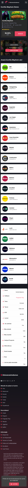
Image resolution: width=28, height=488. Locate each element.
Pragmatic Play (20, 297)
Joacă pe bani (14, 50)
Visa (4, 388)
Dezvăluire (5, 446)
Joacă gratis (14, 44)
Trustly (4, 399)
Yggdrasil (5, 424)
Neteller (5, 397)
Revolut (4, 394)
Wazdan (5, 421)
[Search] (26, 2)
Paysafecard (6, 405)
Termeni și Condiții (7, 440)
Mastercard (5, 391)
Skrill (4, 402)
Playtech (5, 416)
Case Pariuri (6, 449)
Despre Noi (5, 434)
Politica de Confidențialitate (10, 443)
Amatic (4, 413)
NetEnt (4, 427)
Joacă (20, 34)
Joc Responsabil (7, 437)
